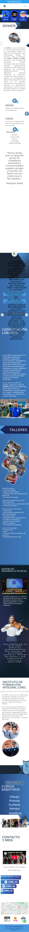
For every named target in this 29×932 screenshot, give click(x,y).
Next (26, 314)
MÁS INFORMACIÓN (14, 783)
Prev (2, 314)
